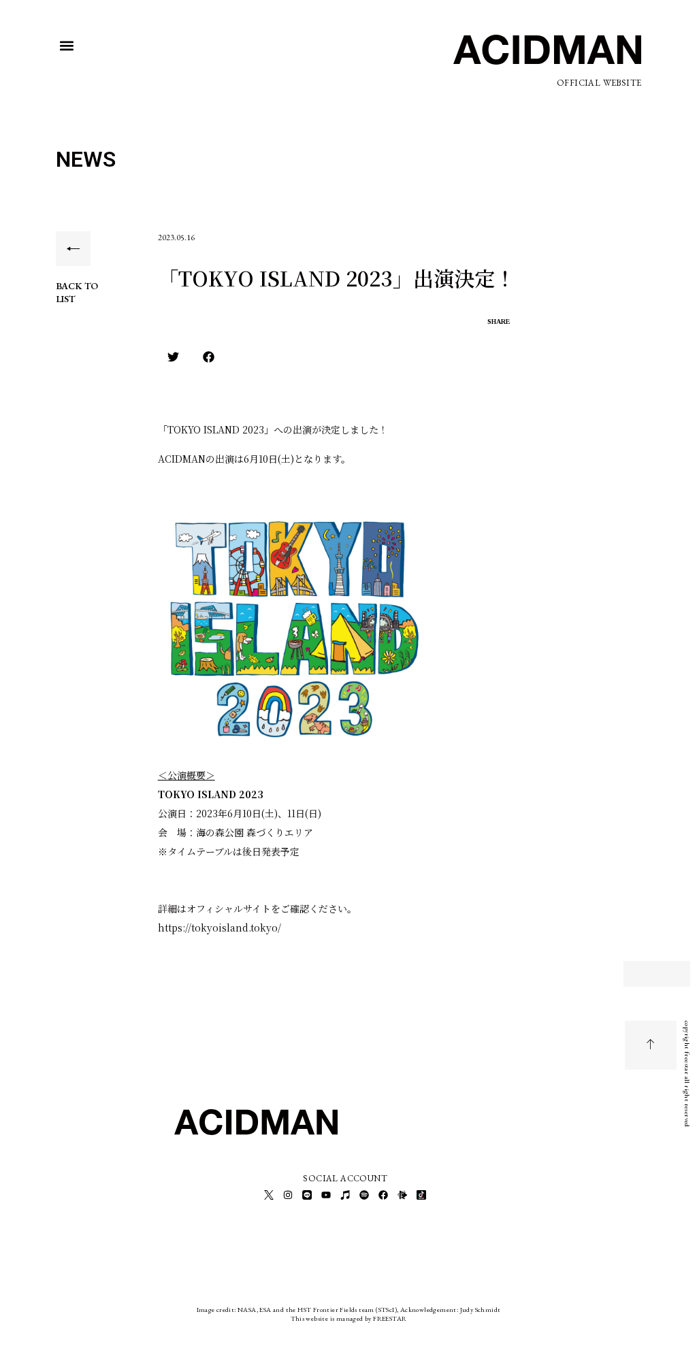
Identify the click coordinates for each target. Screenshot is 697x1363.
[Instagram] (287, 1194)
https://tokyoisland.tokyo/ (219, 927)
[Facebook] (383, 1194)
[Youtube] (326, 1194)
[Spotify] (364, 1194)
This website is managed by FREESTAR (349, 1318)
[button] (67, 46)
